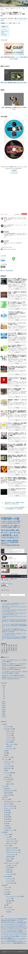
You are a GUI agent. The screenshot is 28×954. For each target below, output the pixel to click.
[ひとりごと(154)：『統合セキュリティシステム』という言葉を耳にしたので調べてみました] (4, 336)
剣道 (5, 905)
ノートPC (19, 932)
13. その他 (6, 827)
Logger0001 (10, 270)
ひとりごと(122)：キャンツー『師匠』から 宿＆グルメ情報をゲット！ (17, 302)
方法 (11, 941)
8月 (4, 687)
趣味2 (3, 885)
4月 (4, 695)
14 (2, 649)
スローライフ (5, 759)
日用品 (7, 746)
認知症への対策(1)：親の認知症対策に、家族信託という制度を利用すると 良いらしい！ (17, 412)
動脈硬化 (23, 938)
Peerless (11, 924)
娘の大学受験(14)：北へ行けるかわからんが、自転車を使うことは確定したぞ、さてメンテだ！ (17, 356)
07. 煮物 (6, 814)
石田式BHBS (9, 856)
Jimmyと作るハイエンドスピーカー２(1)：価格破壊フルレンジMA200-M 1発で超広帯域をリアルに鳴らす (14, 638)
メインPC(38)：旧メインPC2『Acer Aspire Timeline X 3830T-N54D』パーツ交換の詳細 (17, 367)
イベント (6, 764)
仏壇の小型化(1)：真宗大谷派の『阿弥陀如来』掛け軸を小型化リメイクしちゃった (17, 456)
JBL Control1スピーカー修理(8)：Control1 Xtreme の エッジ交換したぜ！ (14, 503)
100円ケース (9, 731)
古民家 (7, 781)
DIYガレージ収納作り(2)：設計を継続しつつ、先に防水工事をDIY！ (17, 423)
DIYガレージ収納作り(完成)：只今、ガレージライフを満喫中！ (17, 389)
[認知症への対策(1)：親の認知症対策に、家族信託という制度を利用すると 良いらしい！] (4, 413)
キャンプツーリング (6, 757)
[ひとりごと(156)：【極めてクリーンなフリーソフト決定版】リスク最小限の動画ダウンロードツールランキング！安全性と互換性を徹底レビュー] (4, 281)
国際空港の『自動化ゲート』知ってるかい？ (17, 400)
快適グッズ (8, 783)
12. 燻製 (6, 825)
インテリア (8, 735)
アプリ (3, 270)
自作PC (5, 943)
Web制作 (8, 872)
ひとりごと (16, 926)
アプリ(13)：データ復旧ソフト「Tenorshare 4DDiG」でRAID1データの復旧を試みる (17, 313)
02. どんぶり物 (7, 803)
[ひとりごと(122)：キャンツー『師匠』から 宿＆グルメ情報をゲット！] (4, 304)
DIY (3, 724)
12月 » (6, 652)
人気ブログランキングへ (6, 583)
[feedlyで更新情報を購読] (2, 267)
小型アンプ (4, 941)
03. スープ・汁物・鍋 (9, 806)
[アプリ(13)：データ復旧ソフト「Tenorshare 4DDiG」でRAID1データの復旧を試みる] (4, 314)
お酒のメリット (7, 761)
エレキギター (9, 878)
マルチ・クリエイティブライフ (10, 1)
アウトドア (6, 887)
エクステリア (9, 737)
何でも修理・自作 (8, 728)
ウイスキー (17, 927)
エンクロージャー (6, 929)
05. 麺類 (6, 810)
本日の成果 (3, 34)
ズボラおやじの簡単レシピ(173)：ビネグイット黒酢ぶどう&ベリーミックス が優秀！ (17, 434)
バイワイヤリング (13, 934)
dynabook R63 (5, 922)
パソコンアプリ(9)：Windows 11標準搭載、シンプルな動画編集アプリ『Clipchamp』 (15, 508)
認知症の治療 (7, 792)
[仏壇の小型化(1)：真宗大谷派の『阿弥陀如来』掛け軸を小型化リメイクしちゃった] (4, 458)
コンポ (7, 836)
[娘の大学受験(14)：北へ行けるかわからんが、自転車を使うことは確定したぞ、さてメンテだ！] (4, 358)
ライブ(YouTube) (10, 883)
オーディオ (6, 834)
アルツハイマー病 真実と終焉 (8, 927)
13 (16, 647)
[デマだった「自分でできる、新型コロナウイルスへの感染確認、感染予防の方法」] (4, 469)
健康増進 (14, 938)
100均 (11, 918)
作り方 (3, 797)
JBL (15, 922)
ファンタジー (9, 909)
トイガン (6, 891)
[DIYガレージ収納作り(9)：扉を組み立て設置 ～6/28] (4, 294)
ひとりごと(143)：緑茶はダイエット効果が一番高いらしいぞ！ (17, 346)
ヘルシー (4, 786)
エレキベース (9, 880)
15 (4, 649)
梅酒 (17, 941)
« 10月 (2, 652)
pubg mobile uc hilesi (12, 678)
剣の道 (19, 938)
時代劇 (7, 911)
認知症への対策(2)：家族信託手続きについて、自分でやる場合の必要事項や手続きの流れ (17, 479)
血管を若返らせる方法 (9, 790)
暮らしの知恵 (7, 779)
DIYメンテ (19, 920)
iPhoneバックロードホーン (12, 852)
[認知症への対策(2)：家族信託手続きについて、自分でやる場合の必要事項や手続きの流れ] (4, 480)
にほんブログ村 (14, 172)
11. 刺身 (6, 823)
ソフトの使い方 (20, 18)
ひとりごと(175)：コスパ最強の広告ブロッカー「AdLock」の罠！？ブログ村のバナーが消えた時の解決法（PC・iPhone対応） (14, 630)
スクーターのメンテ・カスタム (13, 896)
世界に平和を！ (7, 768)
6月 (4, 691)
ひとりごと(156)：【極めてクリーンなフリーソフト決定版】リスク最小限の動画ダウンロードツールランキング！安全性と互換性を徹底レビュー (17, 280)
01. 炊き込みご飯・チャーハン (11, 801)
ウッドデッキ (7, 726)
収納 (5, 750)
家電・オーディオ (10, 744)
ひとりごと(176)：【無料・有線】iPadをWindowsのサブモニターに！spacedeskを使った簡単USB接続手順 (14, 626)
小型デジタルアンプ (11, 841)
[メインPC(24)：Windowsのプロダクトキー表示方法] (4, 491)
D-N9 (16, 918)
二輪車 (5, 894)
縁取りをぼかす (4, 31)
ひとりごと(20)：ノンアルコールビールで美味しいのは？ (17, 323)
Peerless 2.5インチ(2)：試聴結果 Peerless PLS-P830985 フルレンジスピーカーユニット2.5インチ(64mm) (14, 677)
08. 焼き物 (6, 816)
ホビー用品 (8, 742)
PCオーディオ (5, 924)
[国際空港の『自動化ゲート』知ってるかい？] (4, 402)
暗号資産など (7, 777)
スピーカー (6, 845)
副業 (5, 770)
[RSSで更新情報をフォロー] (4, 267)
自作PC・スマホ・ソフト (10, 863)
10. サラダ (6, 821)
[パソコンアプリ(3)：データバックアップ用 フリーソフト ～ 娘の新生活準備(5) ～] (4, 380)
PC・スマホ (9, 733)
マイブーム (12, 936)
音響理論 (8, 860)
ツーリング (8, 898)
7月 (4, 689)
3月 (4, 696)
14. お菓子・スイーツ (9, 830)
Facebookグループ (10, 865)
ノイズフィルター (10, 839)
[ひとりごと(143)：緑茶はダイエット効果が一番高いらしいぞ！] (4, 348)
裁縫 (5, 755)
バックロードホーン (11, 854)
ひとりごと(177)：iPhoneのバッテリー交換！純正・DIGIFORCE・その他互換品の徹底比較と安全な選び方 (14, 621)
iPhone (11, 922)
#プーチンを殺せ (5, 918)
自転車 (7, 903)
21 (2, 650)
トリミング (3, 29)
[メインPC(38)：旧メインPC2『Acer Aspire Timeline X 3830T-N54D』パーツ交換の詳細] (4, 369)
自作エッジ (8, 858)
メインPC (22, 936)
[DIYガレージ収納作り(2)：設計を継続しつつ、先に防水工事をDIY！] (4, 426)
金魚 (24, 943)
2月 (4, 698)
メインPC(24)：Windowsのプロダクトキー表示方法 (17, 489)
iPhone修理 (9, 867)
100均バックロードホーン (12, 850)
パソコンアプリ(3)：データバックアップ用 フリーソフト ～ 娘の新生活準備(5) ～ (17, 379)
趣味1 (3, 832)
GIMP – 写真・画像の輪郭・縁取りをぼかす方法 (12, 82)
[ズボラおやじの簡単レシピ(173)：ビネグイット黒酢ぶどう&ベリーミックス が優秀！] (4, 435)
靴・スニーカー (9, 748)
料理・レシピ (5, 799)
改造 (5, 753)
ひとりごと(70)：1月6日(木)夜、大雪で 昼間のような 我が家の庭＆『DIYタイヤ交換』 (17, 445)
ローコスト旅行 (7, 766)
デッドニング (10, 932)
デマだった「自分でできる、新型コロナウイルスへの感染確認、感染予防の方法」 (17, 468)
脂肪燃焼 (6, 788)
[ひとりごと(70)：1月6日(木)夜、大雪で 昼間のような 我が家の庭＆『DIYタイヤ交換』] (4, 447)
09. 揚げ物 (6, 819)
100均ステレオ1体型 (11, 847)
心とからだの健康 (8, 772)
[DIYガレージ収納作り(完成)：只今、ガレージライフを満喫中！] (4, 391)
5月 (4, 693)
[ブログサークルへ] (12, 551)
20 (16, 649)
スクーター (5, 931)
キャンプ (23, 928)
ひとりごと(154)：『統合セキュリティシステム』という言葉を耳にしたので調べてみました (17, 334)
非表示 (6, 26)
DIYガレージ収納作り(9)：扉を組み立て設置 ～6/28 (17, 292)
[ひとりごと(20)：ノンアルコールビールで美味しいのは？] (4, 326)
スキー (5, 889)
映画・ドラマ (7, 907)
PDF (16, 58)
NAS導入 (8, 869)
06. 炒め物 (6, 812)
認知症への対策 (7, 795)
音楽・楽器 (6, 876)
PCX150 (21, 922)
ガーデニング (9, 739)
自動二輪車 (8, 900)
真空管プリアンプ (10, 843)
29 (4, 651)
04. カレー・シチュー (9, 808)
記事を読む (17, 298)
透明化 (2, 33)
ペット (7, 775)
